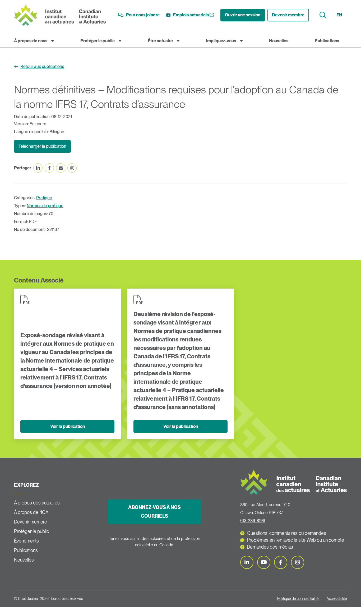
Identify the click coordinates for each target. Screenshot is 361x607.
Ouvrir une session (242, 14)
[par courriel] (60, 168)
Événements (26, 541)
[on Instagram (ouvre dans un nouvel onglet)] (72, 168)
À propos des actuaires (37, 503)
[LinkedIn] (246, 562)
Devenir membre (288, 14)
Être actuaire (160, 40)
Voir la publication (67, 426)
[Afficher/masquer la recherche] (324, 15)
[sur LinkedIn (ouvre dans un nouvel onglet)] (38, 168)
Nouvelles (278, 40)
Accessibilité (337, 598)
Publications (327, 40)
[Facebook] (280, 562)
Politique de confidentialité (298, 598)
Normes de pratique (45, 205)
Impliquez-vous (221, 40)
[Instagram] (297, 562)
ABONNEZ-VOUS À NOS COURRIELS (154, 511)
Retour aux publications (42, 66)
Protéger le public (97, 40)
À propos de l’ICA (31, 512)
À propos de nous (30, 40)
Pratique (44, 197)
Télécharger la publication (42, 146)
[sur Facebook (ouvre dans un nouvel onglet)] (49, 168)
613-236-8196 (252, 520)
